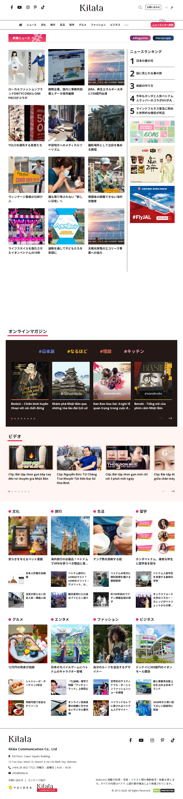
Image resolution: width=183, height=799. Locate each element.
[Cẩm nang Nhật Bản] (20, 739)
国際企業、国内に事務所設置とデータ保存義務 (65, 91)
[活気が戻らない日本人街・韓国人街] (16, 600)
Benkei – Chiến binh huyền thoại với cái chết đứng (29, 406)
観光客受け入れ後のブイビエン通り (78, 596)
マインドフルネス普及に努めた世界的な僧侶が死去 (154, 111)
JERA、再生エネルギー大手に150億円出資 (105, 91)
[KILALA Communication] (47, 788)
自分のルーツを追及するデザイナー (111, 669)
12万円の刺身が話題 (21, 667)
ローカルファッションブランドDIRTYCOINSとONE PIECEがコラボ (25, 93)
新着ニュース (21, 38)
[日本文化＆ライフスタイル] (92, 7)
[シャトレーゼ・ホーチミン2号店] (16, 687)
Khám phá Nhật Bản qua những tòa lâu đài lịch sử (70, 406)
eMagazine (140, 38)
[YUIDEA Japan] (20, 788)
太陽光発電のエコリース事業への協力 (105, 250)
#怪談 (106, 351)
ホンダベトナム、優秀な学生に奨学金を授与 (154, 561)
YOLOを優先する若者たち (25, 145)
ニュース (31, 24)
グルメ (82, 24)
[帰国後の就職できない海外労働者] (106, 175)
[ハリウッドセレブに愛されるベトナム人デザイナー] (101, 708)
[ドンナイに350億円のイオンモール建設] (155, 644)
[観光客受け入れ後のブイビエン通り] (58, 600)
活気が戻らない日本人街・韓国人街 (36, 596)
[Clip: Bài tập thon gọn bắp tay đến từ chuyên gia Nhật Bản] (30, 457)
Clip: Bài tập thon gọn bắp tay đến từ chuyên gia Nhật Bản (29, 476)
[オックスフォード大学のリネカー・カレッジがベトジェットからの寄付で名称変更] (143, 600)
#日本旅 (47, 351)
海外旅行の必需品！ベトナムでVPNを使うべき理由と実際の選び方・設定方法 (69, 561)
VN (166, 7)
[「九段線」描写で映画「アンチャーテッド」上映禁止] (58, 687)
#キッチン (134, 351)
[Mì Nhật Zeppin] (152, 164)
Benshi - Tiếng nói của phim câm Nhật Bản (150, 406)
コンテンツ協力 (36, 780)
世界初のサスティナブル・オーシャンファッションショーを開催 (121, 687)
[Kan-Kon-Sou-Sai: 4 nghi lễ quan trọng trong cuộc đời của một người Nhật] (112, 380)
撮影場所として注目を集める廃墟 (105, 147)
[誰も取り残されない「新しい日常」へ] (66, 175)
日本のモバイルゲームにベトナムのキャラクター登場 (69, 669)
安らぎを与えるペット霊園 (25, 559)
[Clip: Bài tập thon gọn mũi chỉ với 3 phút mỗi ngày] (127, 457)
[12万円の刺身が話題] (27, 644)
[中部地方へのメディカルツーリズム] (66, 123)
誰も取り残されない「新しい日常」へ (65, 199)
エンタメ (62, 619)
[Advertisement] (152, 248)
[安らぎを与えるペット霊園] (27, 535)
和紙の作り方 (144, 86)
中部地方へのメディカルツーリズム (65, 147)
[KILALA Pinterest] (35, 7)
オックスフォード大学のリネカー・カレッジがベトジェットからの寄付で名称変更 (163, 599)
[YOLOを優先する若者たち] (26, 123)
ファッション (98, 24)
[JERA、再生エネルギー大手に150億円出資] (106, 67)
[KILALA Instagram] (28, 7)
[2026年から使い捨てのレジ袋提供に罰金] (143, 708)
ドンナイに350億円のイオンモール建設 (154, 669)
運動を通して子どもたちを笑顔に (65, 250)
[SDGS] (152, 131)
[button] (162, 418)
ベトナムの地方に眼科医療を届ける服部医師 (121, 576)
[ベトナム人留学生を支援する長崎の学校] (143, 579)
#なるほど (77, 351)
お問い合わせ (15, 780)
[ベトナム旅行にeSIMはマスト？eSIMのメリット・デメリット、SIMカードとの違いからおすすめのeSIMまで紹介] (58, 579)
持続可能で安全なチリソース (36, 704)
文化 (43, 24)
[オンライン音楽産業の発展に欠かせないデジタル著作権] (58, 708)
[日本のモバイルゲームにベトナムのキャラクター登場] (70, 644)
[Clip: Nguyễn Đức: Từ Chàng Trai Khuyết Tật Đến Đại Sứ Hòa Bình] (79, 457)
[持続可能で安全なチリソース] (16, 708)
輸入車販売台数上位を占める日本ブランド (163, 685)
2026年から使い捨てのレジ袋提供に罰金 (163, 705)
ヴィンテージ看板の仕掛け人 (25, 199)
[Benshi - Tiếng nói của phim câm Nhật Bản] (153, 380)
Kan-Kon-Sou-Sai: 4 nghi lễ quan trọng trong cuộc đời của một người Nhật (112, 406)
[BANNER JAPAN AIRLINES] (152, 204)
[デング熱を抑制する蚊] (112, 535)
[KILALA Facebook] (11, 7)
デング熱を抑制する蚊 (107, 559)
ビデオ (14, 436)
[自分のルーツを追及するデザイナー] (112, 644)
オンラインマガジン (27, 331)
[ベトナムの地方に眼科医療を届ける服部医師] (101, 579)
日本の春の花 (144, 61)
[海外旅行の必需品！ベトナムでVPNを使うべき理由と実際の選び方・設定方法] (70, 535)
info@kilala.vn (20, 773)
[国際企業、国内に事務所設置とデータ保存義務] (66, 67)
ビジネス (115, 24)
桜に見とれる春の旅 (149, 73)
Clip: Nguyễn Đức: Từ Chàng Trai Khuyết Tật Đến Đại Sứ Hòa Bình (77, 478)
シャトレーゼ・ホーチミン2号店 (36, 683)
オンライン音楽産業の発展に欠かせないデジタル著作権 (78, 707)
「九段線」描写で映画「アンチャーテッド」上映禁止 (78, 685)
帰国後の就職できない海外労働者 (105, 199)
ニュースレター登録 (162, 24)
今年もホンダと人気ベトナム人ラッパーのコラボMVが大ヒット (154, 98)
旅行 (52, 24)
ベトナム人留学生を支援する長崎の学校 (163, 576)
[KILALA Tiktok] (43, 7)
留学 (71, 24)
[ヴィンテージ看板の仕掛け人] (26, 175)
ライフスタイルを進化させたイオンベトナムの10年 (25, 250)
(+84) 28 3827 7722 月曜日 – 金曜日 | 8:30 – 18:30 (41, 767)
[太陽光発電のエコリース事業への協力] (106, 226)
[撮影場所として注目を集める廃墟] (106, 123)
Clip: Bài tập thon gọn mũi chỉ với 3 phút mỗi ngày (126, 476)
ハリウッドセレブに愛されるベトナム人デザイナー (121, 705)
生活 (62, 24)
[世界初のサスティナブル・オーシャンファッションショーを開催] (101, 687)
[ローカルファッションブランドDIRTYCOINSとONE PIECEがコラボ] (26, 67)
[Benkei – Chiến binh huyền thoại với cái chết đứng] (30, 380)
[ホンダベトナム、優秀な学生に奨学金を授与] (155, 535)
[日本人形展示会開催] (16, 579)
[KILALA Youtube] (19, 7)
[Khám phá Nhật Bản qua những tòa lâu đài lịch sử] (71, 380)
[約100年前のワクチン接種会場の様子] (101, 600)
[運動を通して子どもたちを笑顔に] (66, 226)
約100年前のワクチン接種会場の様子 (121, 597)
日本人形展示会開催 (36, 575)
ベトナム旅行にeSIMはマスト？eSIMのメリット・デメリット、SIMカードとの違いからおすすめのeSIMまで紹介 (78, 578)
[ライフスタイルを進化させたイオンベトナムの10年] (26, 226)
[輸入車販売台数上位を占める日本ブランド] (143, 687)
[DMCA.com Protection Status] (164, 790)
